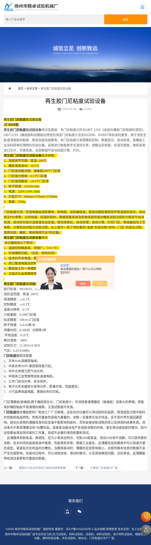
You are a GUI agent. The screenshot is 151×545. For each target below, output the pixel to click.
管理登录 (111, 529)
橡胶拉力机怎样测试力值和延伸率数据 (42, 467)
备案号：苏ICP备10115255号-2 (74, 529)
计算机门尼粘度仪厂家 (104, 467)
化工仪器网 (138, 529)
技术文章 (32, 88)
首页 (20, 88)
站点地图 (99, 529)
